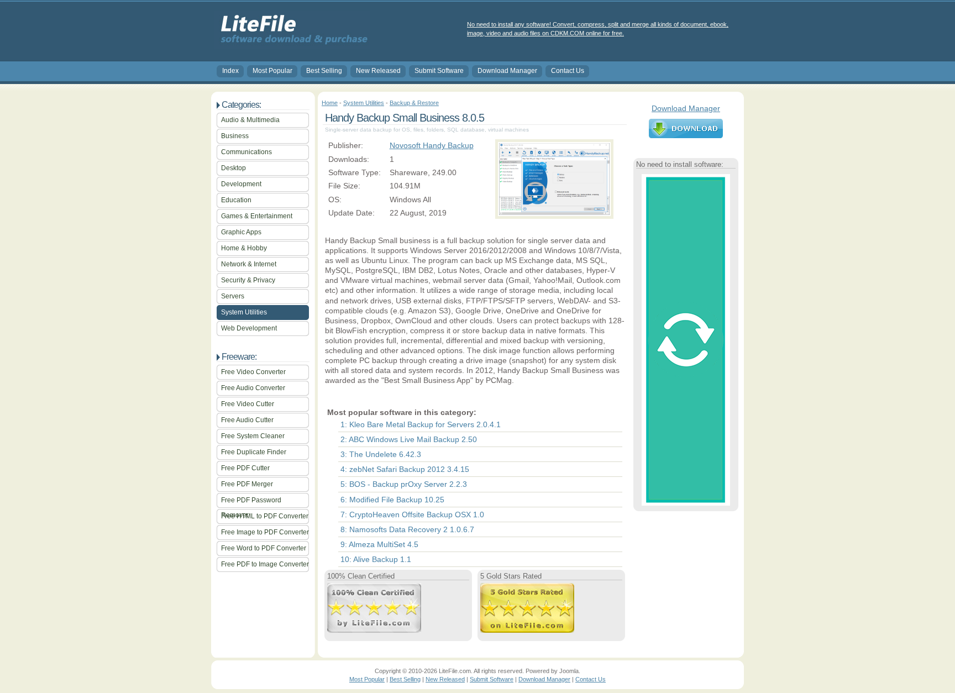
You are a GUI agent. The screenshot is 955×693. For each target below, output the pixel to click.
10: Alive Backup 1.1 (375, 559)
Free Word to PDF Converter (263, 548)
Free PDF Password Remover (251, 502)
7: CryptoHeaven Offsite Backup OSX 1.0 (412, 514)
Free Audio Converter (253, 388)
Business (235, 136)
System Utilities (244, 312)
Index (230, 71)
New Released (378, 71)
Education (236, 200)
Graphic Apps (241, 232)
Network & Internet (248, 264)
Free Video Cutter (247, 404)
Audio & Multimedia (250, 120)
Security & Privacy (248, 280)
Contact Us (567, 71)
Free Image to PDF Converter (265, 532)
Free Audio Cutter (247, 420)
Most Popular (272, 71)
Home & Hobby (244, 248)
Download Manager (507, 71)
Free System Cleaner (253, 436)
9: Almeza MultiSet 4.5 (379, 544)
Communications (246, 152)
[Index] (292, 45)
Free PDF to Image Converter (265, 564)
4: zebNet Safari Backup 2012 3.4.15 (404, 469)
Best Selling (324, 71)
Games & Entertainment (256, 216)
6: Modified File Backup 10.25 (392, 499)
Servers (232, 296)
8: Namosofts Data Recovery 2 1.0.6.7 (407, 529)
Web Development (249, 328)
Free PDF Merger (247, 484)
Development (241, 184)
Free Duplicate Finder (253, 452)
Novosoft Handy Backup (432, 145)
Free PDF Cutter (245, 468)
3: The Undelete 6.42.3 (380, 454)
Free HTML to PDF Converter (264, 516)
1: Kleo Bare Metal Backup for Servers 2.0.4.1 (420, 424)
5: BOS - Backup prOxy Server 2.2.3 (403, 484)
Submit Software (439, 71)
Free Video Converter (253, 372)
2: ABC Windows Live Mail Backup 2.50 (408, 439)
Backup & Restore (414, 102)
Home (330, 102)
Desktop (233, 168)
